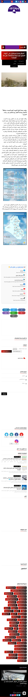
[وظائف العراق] (14, 9)
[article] (14, 324)
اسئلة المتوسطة (11, 596)
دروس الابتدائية (15, 617)
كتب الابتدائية (8, 628)
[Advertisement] (14, 29)
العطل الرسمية (8, 611)
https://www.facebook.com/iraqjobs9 (19, 286)
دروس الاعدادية (21, 620)
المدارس (13, 614)
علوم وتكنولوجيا (13, 623)
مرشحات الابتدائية (13, 634)
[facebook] (18, 2)
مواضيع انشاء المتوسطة (19, 652)
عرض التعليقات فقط (16, 351)
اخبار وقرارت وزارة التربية (19, 593)
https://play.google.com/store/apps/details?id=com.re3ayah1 (14, 282)
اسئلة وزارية (22, 599)
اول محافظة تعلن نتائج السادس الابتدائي (12, 459)
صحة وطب (22, 623)
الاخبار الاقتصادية (21, 602)
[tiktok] (14, 2)
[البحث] (2, 2)
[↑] (14, 691)
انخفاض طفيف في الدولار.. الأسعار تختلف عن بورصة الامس (15, 682)
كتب (15, 628)
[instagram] (21, 2)
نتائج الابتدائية (8, 652)
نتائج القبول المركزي (11, 658)
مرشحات (22, 634)
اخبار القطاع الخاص (20, 588)
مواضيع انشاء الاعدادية (19, 649)
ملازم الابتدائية (16, 640)
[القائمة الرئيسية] (3, 47)
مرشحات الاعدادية (20, 637)
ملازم (23, 640)
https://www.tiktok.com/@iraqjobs (19, 300)
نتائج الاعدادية (21, 655)
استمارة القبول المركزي (11, 599)
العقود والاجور (21, 614)
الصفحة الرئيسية (21, 63)
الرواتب (23, 611)
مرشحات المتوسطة (10, 637)
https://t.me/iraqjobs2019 (20, 272)
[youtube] (12, 2)
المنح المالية (5, 614)
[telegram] (16, 2)
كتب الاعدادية (21, 631)
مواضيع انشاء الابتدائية (19, 646)
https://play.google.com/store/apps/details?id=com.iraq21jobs (14, 277)
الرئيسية (22, 47)
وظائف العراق (9, 692)
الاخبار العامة (21, 608)
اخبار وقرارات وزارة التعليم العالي (17, 590)
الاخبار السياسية (12, 605)
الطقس (14, 63)
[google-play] (23, 2)
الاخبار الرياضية (21, 605)
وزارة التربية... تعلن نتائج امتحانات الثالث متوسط (12, 469)
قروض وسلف (13, 625)
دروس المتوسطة (11, 620)
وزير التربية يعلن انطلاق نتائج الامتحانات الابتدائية (12, 488)
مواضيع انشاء (11, 643)
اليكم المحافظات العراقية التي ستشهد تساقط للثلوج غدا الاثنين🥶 (12, 478)
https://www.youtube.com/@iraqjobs (19, 291)
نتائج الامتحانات (12, 655)
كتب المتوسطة (12, 631)
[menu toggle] (26, 2)
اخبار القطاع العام (10, 588)
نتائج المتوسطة (21, 661)
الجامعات (6, 608)
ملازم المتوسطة (21, 643)
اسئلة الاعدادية (21, 596)
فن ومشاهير (21, 625)
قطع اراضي (22, 628)
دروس (23, 617)
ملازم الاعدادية (6, 640)
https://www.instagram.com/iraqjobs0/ (18, 295)
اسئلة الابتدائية (8, 593)
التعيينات (14, 608)
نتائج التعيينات (21, 658)
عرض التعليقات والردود (6, 351)
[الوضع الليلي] (24, 693)
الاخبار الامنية (11, 602)
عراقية (25, 686)
